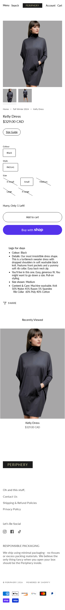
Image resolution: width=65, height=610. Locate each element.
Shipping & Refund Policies (20, 502)
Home (6, 109)
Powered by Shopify (38, 582)
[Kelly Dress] (32, 374)
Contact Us (10, 496)
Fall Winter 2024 (21, 109)
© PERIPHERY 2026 (13, 582)
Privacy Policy (12, 509)
